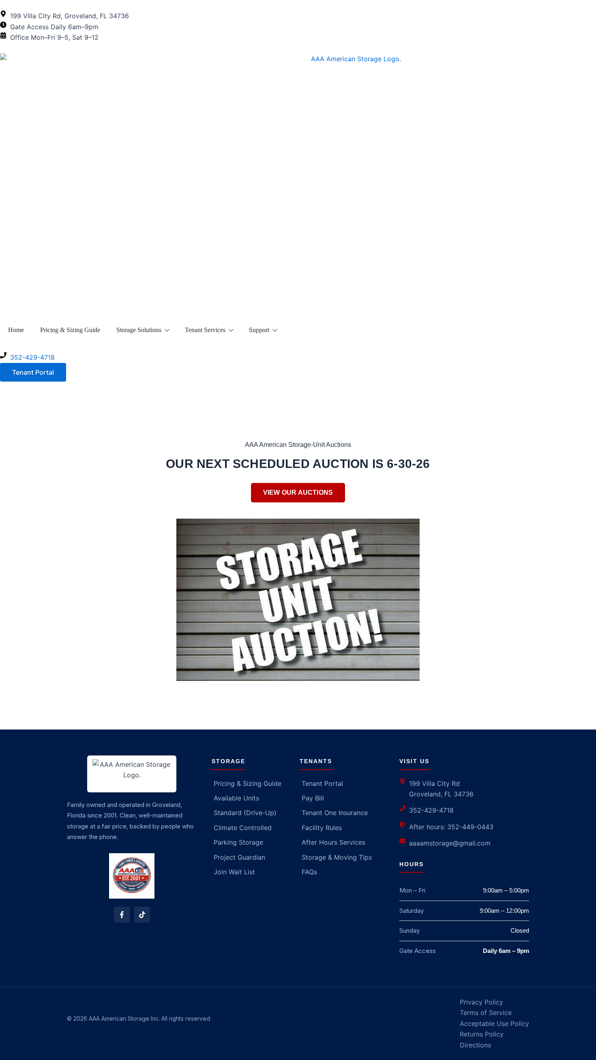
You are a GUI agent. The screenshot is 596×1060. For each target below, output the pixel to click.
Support (259, 329)
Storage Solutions (138, 329)
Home (16, 329)
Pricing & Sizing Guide (70, 329)
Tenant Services (205, 329)
